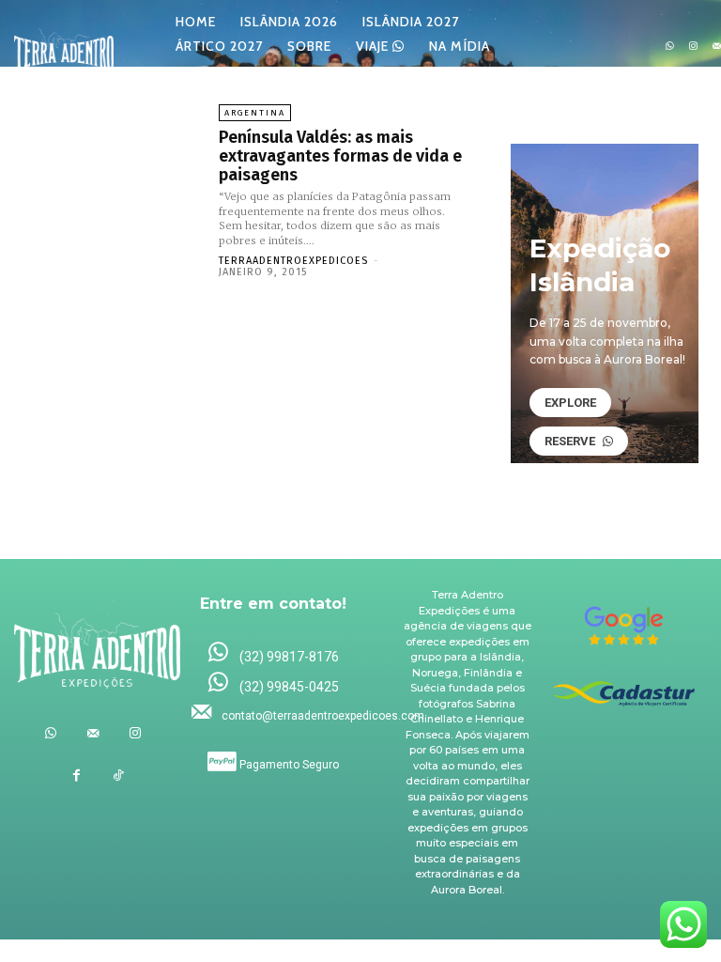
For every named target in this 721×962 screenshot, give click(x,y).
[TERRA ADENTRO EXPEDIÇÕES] (64, 46)
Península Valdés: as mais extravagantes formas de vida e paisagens (340, 156)
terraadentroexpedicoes (293, 261)
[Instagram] (693, 46)
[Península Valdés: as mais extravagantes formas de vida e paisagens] (111, 175)
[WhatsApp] (670, 46)
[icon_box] (273, 653)
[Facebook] (76, 775)
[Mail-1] (92, 733)
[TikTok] (118, 775)
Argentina (254, 112)
